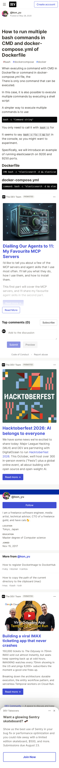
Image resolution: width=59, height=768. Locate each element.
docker (41, 61)
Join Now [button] (29, 757)
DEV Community (13, 705)
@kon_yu (15, 12)
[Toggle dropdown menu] (54, 196)
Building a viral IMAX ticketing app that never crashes (24, 641)
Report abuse (41, 354)
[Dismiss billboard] (54, 710)
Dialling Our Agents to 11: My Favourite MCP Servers (28, 251)
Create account (46, 4)
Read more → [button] (13, 477)
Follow (29, 505)
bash (6, 61)
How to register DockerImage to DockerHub (29, 566)
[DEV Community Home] (13, 4)
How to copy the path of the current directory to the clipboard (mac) (24, 581)
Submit (13, 344)
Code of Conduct (20, 354)
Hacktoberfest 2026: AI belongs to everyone (27, 431)
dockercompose (23, 61)
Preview (30, 344)
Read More (11, 310)
